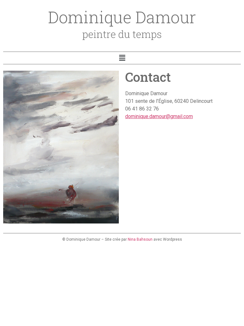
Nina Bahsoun (140, 239)
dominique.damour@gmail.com (159, 116)
